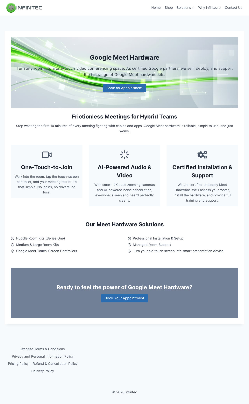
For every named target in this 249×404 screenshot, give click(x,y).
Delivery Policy (42, 371)
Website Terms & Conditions (43, 349)
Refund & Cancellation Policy (55, 364)
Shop (169, 8)
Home (156, 8)
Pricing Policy (18, 364)
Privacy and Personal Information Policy (43, 356)
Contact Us (233, 8)
